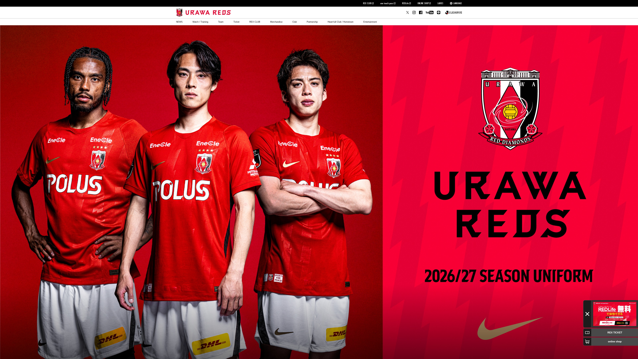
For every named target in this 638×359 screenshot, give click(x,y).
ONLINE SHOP (423, 3)
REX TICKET (614, 332)
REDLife (405, 3)
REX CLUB (367, 3)
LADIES (440, 3)
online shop (615, 341)
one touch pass (386, 3)
